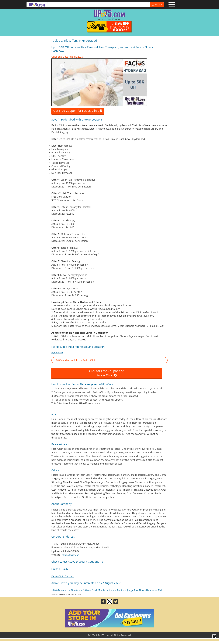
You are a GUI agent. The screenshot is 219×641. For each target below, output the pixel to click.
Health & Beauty (59, 568)
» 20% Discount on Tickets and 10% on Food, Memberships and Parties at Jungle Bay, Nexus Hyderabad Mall (107, 590)
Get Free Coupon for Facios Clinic (76, 111)
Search (158, 4)
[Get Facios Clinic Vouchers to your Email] (99, 81)
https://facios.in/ (70, 554)
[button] (109, 360)
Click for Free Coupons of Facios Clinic (106, 373)
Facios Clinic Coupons (62, 576)
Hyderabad (57, 352)
